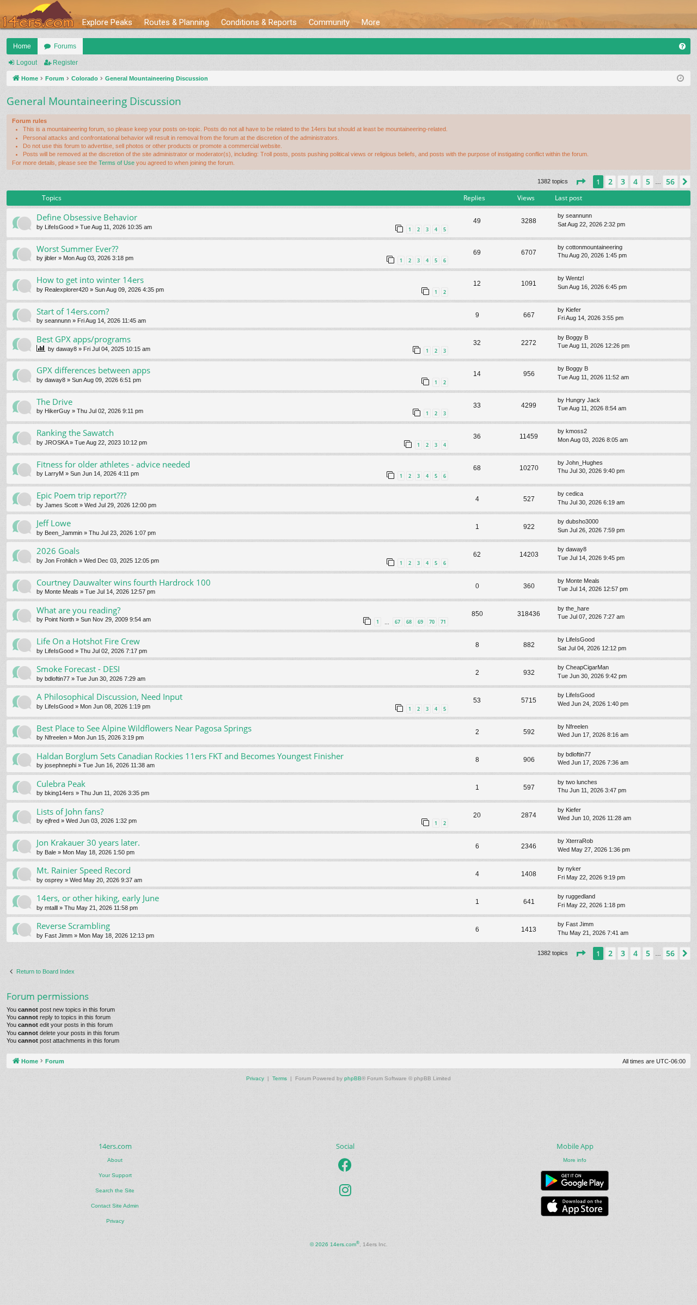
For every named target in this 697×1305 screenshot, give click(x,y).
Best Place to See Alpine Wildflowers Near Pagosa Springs (144, 728)
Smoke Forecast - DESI (78, 668)
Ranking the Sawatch (75, 432)
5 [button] (648, 181)
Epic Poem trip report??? (81, 495)
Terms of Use (116, 162)
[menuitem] (682, 46)
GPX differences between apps (93, 370)
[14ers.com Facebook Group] (345, 1165)
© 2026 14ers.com (334, 1243)
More (371, 22)
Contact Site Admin (115, 1206)
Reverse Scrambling (73, 925)
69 (420, 621)
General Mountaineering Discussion (94, 101)
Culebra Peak (60, 783)
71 (443, 621)
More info (574, 1160)
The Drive (54, 401)
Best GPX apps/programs (83, 339)
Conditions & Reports (259, 22)
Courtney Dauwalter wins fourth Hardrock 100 (123, 582)
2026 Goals (58, 550)
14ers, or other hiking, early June (97, 897)
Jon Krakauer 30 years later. (88, 842)
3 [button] (623, 181)
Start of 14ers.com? (72, 311)
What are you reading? (78, 610)
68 (409, 621)
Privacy (115, 1221)
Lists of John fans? (69, 811)
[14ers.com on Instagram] (345, 1190)
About (115, 1160)
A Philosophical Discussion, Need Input (109, 696)
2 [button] (610, 181)
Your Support (115, 1175)
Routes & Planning (176, 22)
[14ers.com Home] (38, 14)
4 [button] (635, 181)
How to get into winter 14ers (90, 279)
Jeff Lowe (53, 523)
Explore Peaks (107, 22)
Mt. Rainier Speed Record (83, 870)
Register (65, 62)
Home (22, 46)
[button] (580, 181)
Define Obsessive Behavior (86, 217)
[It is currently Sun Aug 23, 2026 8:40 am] (680, 78)
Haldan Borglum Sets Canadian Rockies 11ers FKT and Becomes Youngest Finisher (190, 755)
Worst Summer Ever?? (77, 248)
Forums (65, 46)
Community (329, 22)
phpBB (353, 1078)
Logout (26, 62)
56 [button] (670, 181)
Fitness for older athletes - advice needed (113, 464)
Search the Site (114, 1190)
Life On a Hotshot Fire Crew (88, 641)
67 (397, 621)
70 (432, 621)
